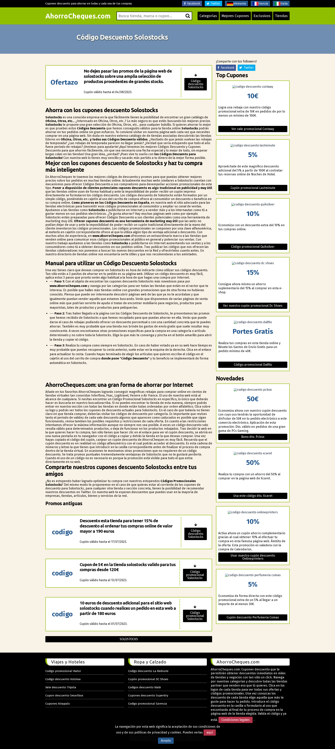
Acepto (166, 740)
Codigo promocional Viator (63, 671)
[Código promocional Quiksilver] (252, 204)
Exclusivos (262, 16)
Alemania (239, 3)
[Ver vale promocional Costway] (252, 87)
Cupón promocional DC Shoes (148, 679)
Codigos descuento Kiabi (144, 687)
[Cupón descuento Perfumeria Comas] (252, 575)
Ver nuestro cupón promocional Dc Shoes (252, 305)
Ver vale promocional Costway (252, 129)
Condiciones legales (235, 720)
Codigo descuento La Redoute (148, 671)
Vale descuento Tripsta (60, 687)
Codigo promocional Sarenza (147, 703)
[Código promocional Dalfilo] (252, 322)
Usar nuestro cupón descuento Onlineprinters (253, 557)
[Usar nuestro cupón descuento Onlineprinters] (252, 512)
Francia (263, 3)
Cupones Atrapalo (57, 703)
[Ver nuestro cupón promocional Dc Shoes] (252, 263)
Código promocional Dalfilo (253, 364)
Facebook (193, 3)
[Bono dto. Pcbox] (252, 390)
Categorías (208, 16)
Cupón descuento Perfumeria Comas (253, 617)
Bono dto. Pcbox (252, 437)
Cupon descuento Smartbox (64, 695)
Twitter (214, 3)
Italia (284, 3)
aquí (209, 732)
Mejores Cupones (235, 16)
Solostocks (129, 639)
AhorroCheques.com (78, 16)
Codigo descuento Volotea (63, 679)
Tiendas (281, 16)
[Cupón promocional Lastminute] (252, 145)
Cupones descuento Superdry (148, 695)
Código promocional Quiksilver (253, 247)
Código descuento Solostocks (195, 84)
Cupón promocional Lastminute (253, 188)
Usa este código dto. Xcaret (252, 496)
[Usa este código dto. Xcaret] (252, 453)
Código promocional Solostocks (195, 575)
